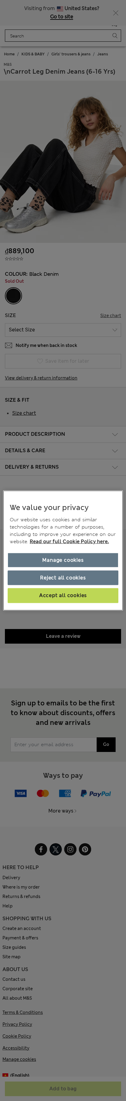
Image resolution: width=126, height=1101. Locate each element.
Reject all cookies (63, 578)
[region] (63, 551)
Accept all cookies (63, 595)
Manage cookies (62, 560)
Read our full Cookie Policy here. (69, 541)
